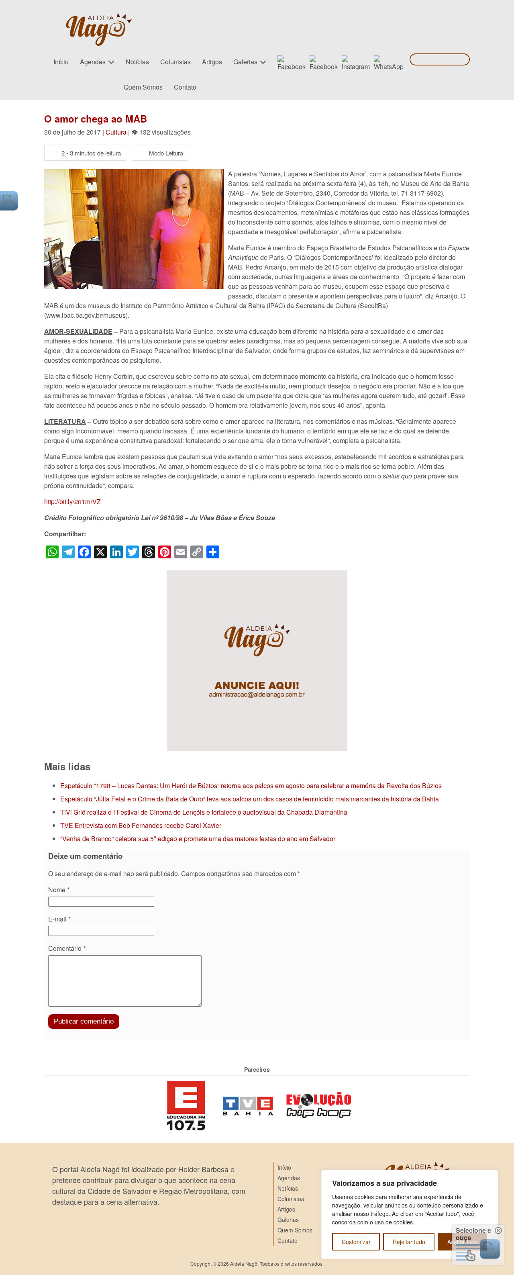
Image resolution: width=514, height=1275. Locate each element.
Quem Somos (143, 87)
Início (61, 61)
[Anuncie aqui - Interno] (257, 575)
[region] (409, 1214)
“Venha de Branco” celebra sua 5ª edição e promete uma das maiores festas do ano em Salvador (197, 838)
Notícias (137, 61)
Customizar (356, 1242)
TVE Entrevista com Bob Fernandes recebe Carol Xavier (140, 825)
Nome (58, 889)
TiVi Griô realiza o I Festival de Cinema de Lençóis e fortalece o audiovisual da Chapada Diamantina (203, 812)
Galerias (245, 61)
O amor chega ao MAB (95, 118)
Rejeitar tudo (409, 1242)
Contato (185, 87)
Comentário (67, 948)
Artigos (212, 61)
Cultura (116, 132)
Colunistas (175, 61)
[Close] (489, 1176)
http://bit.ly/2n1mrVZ (72, 501)
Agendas (93, 61)
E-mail (59, 919)
